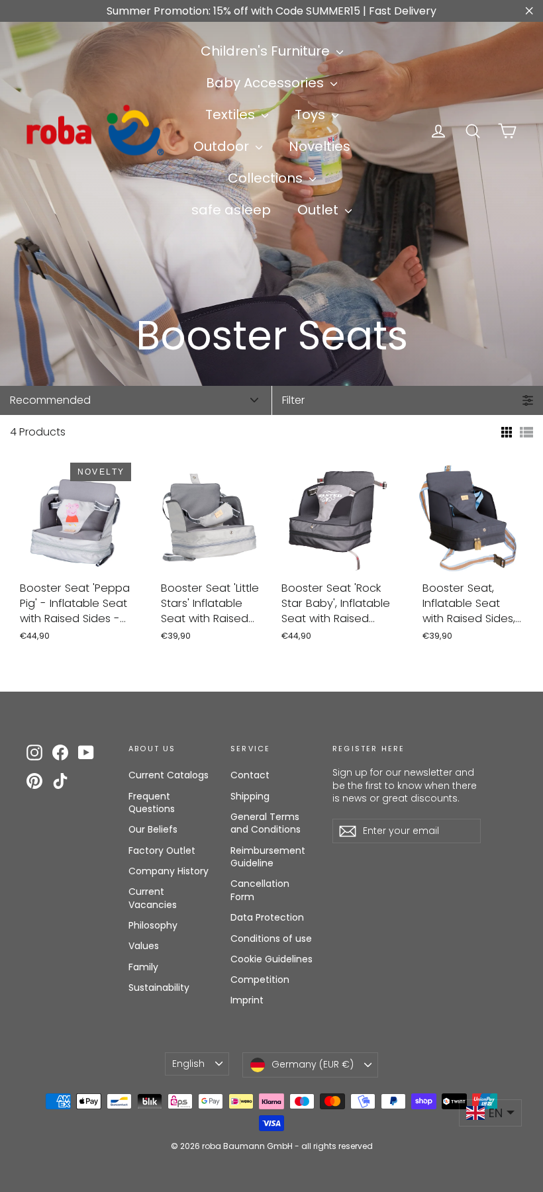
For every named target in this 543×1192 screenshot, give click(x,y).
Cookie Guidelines (271, 959)
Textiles (231, 114)
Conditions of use (271, 938)
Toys (311, 114)
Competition (259, 979)
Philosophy (152, 925)
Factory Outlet (161, 850)
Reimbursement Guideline (267, 857)
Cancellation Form (259, 890)
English (188, 1063)
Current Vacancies (152, 898)
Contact (250, 775)
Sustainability (158, 987)
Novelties (319, 146)
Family (143, 967)
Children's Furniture (267, 51)
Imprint (247, 1000)
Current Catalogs (168, 775)
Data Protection (267, 917)
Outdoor (222, 146)
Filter (293, 400)
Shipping (250, 796)
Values (143, 945)
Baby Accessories (266, 82)
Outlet (319, 210)
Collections (267, 178)
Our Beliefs (152, 829)
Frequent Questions (151, 803)
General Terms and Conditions (265, 823)
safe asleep (231, 210)
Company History (168, 871)
